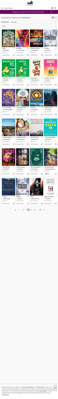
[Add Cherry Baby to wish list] (42, 85)
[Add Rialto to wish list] (14, 55)
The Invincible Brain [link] (50, 137)
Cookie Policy (5, 394)
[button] (53, 18)
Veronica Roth (35, 109)
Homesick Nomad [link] (7, 137)
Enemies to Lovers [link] (49, 78)
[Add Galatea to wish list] (14, 204)
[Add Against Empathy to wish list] (56, 204)
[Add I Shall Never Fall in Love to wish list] (28, 115)
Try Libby (14, 12)
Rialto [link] (4, 48)
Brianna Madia (7, 139)
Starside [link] (47, 48)
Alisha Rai (48, 80)
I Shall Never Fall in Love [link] (22, 107)
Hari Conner (20, 109)
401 (40, 210)
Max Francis (20, 169)
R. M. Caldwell (35, 169)
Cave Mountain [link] (35, 137)
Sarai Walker (6, 169)
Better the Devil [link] (49, 107)
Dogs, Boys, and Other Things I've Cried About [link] (8, 78)
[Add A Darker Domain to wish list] (42, 55)
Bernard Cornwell (35, 198)
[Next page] (43, 210)
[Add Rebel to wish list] (42, 204)
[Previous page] (15, 210)
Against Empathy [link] (49, 196)
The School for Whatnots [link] (50, 167)
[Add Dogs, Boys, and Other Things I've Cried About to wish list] (14, 85)
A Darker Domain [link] (35, 48)
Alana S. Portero (21, 50)
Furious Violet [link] (6, 167)
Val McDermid (35, 50)
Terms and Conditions (28, 387)
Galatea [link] (4, 196)
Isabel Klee (6, 80)
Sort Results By (5, 22)
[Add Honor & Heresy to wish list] (28, 174)
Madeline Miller (7, 198)
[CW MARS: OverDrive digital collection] (29, 3)
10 (34, 210)
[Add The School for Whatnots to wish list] (56, 174)
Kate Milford (6, 50)
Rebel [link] (32, 196)
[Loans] (52, 8)
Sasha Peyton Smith (8, 109)
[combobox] (25, 8)
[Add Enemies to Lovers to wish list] (56, 85)
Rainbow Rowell (35, 80)
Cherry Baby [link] (34, 78)
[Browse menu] (55, 8)
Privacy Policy (40, 387)
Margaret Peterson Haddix (51, 169)
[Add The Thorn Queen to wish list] (14, 115)
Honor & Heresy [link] (21, 167)
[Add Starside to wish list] (56, 55)
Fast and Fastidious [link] (36, 167)
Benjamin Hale (35, 139)
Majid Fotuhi (48, 139)
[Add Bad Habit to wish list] (28, 55)
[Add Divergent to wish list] (42, 115)
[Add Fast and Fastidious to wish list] (42, 174)
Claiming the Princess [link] (22, 137)
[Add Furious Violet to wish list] (14, 174)
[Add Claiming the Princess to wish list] (28, 144)
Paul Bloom (48, 198)
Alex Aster (48, 50)
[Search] (2, 8)
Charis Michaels (21, 139)
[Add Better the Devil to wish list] (56, 115)
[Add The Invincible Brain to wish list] (56, 144)
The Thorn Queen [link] (7, 107)
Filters (3, 26)
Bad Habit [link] (19, 48)
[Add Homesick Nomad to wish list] (14, 144)
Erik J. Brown (48, 109)
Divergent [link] (33, 107)
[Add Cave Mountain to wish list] (42, 144)
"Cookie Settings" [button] (42, 391)
